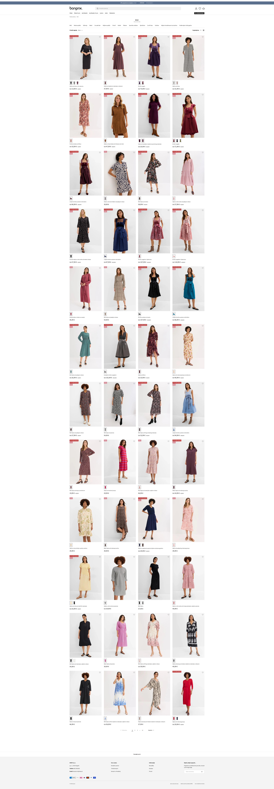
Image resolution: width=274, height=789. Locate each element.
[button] (203, 8)
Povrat (150, 771)
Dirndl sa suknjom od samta (144, 317)
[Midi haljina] (154, 577)
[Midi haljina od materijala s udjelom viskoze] (154, 462)
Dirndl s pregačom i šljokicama (144, 259)
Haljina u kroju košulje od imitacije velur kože (114, 144)
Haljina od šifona (141, 375)
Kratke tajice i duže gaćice (185, 25)
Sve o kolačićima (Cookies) (199, 783)
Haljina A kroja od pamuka (75, 722)
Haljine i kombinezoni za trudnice (169, 25)
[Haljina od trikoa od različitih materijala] (86, 577)
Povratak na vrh (137, 754)
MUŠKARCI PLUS (93, 13)
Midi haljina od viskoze (143, 202)
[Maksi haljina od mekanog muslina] (120, 519)
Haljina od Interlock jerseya (110, 490)
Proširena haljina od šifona (75, 144)
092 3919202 (75, 768)
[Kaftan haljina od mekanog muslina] (188, 462)
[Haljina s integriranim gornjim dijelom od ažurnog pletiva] (154, 519)
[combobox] (138, 8)
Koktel (119, 25)
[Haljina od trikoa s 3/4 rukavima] (86, 57)
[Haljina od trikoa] (188, 57)
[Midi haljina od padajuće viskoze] (120, 288)
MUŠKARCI (85, 13)
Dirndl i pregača (141, 86)
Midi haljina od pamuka (109, 433)
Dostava (151, 768)
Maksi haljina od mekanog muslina (111, 548)
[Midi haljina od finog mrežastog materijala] (154, 404)
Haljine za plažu (106, 25)
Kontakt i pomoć (115, 765)
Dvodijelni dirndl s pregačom (110, 375)
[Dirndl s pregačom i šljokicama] (154, 231)
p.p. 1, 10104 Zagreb (74, 765)
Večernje (85, 25)
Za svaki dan (97, 25)
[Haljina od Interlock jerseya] (120, 462)
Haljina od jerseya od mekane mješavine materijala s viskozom (185, 664)
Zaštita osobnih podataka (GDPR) (187, 783)
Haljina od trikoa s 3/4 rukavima (76, 86)
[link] (123, 730)
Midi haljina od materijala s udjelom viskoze (147, 490)
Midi (77, 16)
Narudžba (151, 765)
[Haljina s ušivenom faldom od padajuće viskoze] (120, 173)
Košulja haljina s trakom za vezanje (77, 317)
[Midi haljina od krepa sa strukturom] (86, 462)
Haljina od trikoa (176, 86)
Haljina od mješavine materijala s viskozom (113, 86)
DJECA (101, 13)
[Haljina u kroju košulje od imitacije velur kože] (120, 115)
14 (142, 730)
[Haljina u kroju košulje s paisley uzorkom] (86, 519)
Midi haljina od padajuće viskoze (111, 317)
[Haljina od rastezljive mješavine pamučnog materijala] (154, 115)
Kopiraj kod (150, 3)
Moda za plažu (77, 25)
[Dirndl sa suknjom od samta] (154, 288)
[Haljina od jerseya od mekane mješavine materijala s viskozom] (188, 635)
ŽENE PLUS (77, 13)
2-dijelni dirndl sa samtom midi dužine (78, 202)
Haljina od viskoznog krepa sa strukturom (181, 375)
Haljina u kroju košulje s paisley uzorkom (78, 548)
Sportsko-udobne (133, 25)
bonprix (73, 783)
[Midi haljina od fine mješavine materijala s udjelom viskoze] (120, 693)
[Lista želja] (200, 8)
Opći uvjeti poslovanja (174, 783)
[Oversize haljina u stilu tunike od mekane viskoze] (86, 231)
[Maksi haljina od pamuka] (120, 635)
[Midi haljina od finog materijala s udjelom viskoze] (154, 635)
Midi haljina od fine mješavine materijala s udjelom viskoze (116, 722)
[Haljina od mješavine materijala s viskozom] (120, 57)
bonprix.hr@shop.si (76, 771)
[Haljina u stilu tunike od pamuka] (120, 577)
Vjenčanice (142, 25)
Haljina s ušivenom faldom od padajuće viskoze (114, 202)
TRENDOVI (112, 13)
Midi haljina (140, 606)
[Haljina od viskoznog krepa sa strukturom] (188, 346)
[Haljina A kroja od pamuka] (86, 693)
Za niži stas (150, 25)
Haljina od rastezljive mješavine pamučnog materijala (149, 144)
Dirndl (114, 25)
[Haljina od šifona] (154, 346)
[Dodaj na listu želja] (100, 37)
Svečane (157, 25)
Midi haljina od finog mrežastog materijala (147, 433)
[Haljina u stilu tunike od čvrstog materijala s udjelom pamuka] (188, 577)
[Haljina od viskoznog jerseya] (188, 693)
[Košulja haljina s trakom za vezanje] (86, 288)
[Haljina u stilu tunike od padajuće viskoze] (188, 173)
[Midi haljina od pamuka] (120, 404)
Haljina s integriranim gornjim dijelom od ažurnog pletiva (150, 548)
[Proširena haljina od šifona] (86, 115)
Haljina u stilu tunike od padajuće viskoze (181, 202)
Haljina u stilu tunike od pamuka (111, 606)
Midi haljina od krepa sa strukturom (77, 490)
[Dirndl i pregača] (154, 57)
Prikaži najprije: (73, 30)
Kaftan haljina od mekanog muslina (180, 490)
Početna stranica (73, 16)
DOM (106, 13)
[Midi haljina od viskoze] (154, 173)
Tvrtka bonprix (114, 768)
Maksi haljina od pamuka (109, 664)
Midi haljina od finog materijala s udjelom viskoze (149, 664)
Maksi (90, 25)
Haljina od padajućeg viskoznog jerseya (180, 548)
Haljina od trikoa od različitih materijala (78, 606)
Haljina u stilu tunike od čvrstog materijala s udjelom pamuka (185, 606)
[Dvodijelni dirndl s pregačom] (120, 346)
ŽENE (71, 13)
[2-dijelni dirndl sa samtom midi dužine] (86, 173)
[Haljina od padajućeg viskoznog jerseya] (188, 519)
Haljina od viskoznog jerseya (178, 722)
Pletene (125, 25)
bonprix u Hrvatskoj (116, 771)
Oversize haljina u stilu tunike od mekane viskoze (80, 259)
